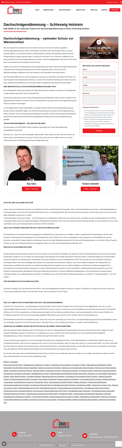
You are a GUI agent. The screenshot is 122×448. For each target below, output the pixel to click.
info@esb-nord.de (64, 436)
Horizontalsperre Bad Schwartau (90, 379)
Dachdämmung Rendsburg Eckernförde (17, 373)
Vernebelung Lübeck (86, 371)
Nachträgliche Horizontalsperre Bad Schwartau (82, 376)
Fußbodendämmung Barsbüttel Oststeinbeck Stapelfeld (92, 394)
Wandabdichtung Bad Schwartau (65, 385)
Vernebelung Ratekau (64, 399)
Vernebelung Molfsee (34, 376)
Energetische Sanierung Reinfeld (105, 371)
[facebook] (121, 2)
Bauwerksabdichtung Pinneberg (68, 379)
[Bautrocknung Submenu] (72, 9)
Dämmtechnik (48, 10)
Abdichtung (80, 10)
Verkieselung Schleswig (70, 371)
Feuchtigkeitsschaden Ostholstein (79, 391)
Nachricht (86, 93)
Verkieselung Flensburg (108, 397)
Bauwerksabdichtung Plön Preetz (55, 391)
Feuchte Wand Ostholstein (40, 397)
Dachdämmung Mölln (84, 385)
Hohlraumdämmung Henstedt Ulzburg (71, 388)
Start (37, 10)
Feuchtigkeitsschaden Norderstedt (102, 391)
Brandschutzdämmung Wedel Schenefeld (24, 379)
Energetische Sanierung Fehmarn (20, 371)
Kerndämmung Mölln (65, 394)
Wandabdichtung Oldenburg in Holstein (36, 365)
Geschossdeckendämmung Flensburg (16, 385)
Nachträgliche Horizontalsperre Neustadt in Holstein (68, 365)
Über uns (93, 10)
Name (85, 69)
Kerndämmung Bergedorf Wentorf (41, 385)
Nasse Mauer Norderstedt (47, 379)
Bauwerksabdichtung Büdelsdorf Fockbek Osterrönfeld (68, 373)
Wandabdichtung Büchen (48, 388)
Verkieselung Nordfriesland (97, 382)
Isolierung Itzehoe (39, 371)
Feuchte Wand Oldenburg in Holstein (16, 399)
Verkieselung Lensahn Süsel (101, 385)
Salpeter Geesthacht (80, 382)
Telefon (85, 85)
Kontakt (104, 10)
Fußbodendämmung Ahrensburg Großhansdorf (42, 394)
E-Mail (85, 77)
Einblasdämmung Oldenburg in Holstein (17, 397)
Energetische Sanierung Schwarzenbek (42, 399)
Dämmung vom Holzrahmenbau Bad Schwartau (78, 368)
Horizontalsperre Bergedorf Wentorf (61, 382)
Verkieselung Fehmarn (53, 371)
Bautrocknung (64, 10)
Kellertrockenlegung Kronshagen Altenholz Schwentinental (23, 391)
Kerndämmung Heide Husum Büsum (96, 388)
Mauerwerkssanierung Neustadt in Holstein (64, 397)
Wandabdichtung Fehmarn (40, 373)
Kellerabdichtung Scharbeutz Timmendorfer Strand (31, 382)
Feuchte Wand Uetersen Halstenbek (25, 368)
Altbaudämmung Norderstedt (89, 397)
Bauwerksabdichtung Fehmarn (29, 388)
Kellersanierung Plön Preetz (13, 365)
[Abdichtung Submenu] (87, 9)
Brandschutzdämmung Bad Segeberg (85, 399)
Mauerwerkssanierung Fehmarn (14, 394)
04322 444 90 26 (99, 53)
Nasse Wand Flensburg (18, 376)
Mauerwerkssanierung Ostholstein (53, 376)
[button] (4, 444)
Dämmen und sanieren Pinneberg (49, 368)
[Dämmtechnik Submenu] (55, 9)
